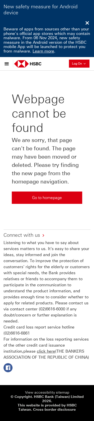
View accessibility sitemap (47, 392)
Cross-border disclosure (54, 409)
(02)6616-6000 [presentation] (52, 309)
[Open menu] (8, 63)
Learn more (43, 51)
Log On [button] (80, 63)
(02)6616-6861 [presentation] (17, 333)
